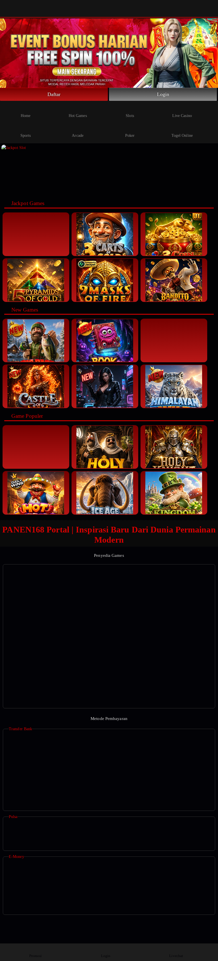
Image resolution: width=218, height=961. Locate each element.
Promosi (35, 956)
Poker (130, 135)
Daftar (54, 94)
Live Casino (182, 116)
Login (163, 94)
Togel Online (182, 135)
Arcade (77, 135)
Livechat (176, 956)
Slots (130, 116)
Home (25, 116)
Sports (25, 135)
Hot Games (78, 116)
